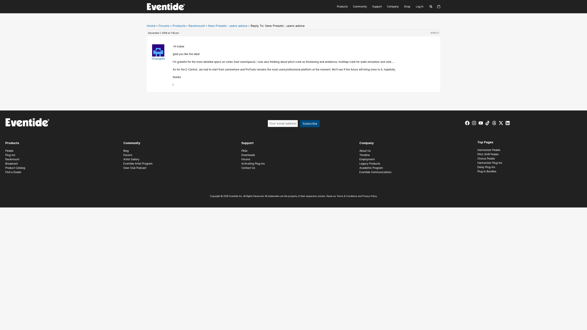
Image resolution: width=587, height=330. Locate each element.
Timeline (364, 155)
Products (342, 6)
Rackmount (196, 26)
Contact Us (248, 167)
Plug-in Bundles (486, 171)
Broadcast (11, 163)
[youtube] (481, 123)
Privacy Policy (369, 196)
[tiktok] (488, 123)
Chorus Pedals (486, 158)
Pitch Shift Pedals (488, 154)
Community (360, 6)
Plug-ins (10, 155)
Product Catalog (15, 167)
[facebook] (468, 123)
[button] (431, 7)
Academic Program (371, 167)
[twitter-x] (502, 123)
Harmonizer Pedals (488, 150)
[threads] (495, 123)
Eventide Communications (375, 172)
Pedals (9, 150)
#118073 (434, 32)
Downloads (248, 155)
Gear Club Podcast (134, 167)
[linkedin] (508, 123)
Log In (419, 6)
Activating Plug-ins (253, 163)
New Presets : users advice (227, 26)
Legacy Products (369, 163)
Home (151, 26)
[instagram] (475, 123)
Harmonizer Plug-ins (489, 162)
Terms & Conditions (347, 196)
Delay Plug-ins (486, 167)
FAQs (244, 150)
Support (377, 6)
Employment (367, 159)
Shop (407, 6)
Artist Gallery (131, 159)
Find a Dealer (13, 172)
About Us (365, 150)
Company (393, 6)
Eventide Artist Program (138, 163)
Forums (164, 26)
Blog (126, 150)
